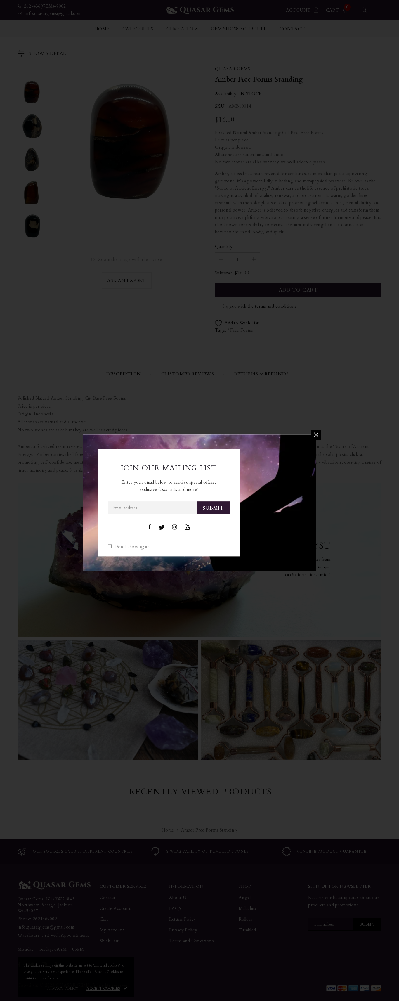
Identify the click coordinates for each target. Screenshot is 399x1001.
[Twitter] (161, 527)
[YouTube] (187, 527)
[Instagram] (174, 527)
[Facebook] (149, 527)
